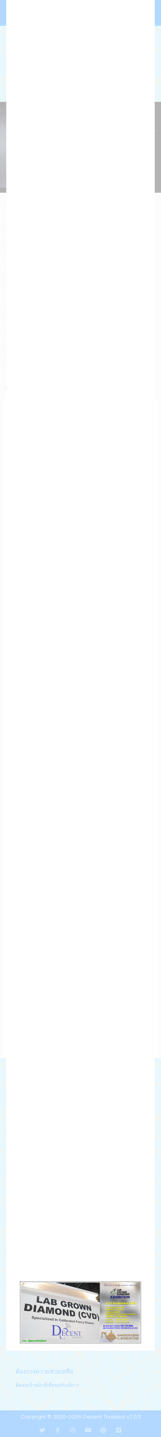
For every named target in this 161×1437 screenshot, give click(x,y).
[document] (80, 718)
